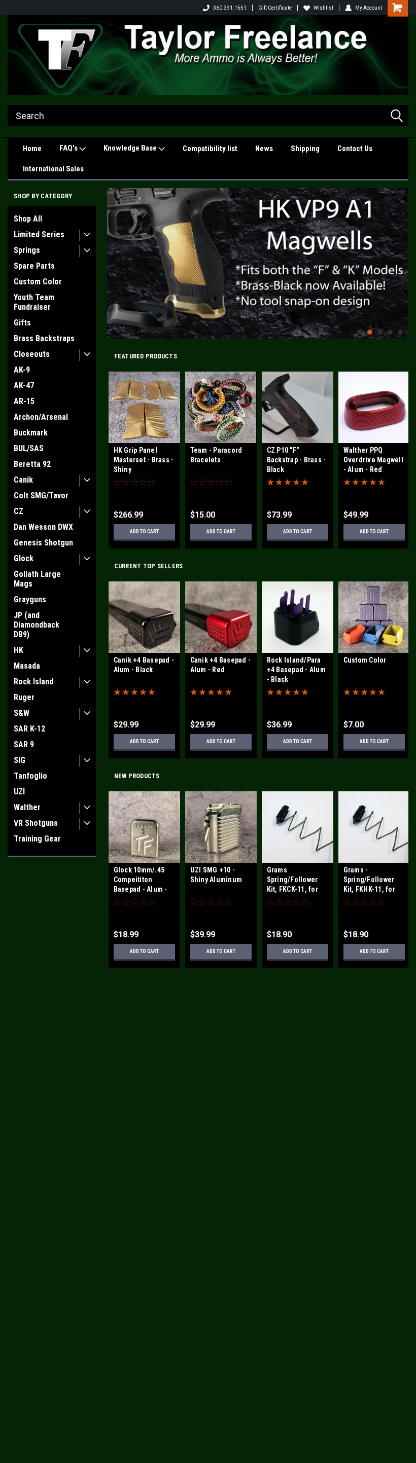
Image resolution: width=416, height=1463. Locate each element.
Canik (23, 480)
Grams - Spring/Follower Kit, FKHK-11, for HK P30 (369, 881)
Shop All (28, 219)
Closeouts (32, 354)
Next (398, 255)
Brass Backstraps (44, 338)
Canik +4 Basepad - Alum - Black (144, 665)
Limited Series (39, 234)
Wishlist (323, 8)
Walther (27, 807)
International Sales (53, 168)
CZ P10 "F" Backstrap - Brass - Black (296, 459)
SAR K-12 (29, 729)
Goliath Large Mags (37, 579)
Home (32, 148)
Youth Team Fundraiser (34, 302)
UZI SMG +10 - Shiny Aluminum (216, 875)
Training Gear (37, 839)
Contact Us (354, 148)
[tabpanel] (257, 263)
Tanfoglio (30, 776)
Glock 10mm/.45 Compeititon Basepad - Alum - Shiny (140, 881)
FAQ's (69, 148)
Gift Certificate (275, 8)
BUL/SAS (29, 448)
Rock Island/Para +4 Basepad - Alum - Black (296, 669)
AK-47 (24, 385)
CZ (18, 511)
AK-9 (22, 370)
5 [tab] (400, 332)
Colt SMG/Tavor (41, 495)
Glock (23, 558)
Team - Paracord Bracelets (216, 455)
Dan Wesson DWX (43, 527)
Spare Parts (34, 266)
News (264, 148)
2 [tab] (370, 332)
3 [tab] (380, 332)
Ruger (24, 697)
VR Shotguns (36, 823)
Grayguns (30, 599)
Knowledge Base (130, 148)
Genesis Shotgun (43, 542)
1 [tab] (360, 332)
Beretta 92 (32, 464)
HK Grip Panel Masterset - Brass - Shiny (144, 459)
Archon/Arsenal (41, 417)
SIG (19, 760)
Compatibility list (210, 148)
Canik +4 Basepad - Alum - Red (220, 665)
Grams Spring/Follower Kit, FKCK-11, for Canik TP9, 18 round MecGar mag (297, 881)
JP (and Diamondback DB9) (36, 624)
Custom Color (38, 281)
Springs (27, 250)
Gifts (22, 322)
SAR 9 (24, 744)
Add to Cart (144, 531)
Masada (27, 666)
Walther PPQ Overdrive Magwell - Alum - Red (373, 459)
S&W (21, 713)
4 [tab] (390, 332)
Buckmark (31, 432)
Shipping (305, 148)
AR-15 (24, 401)
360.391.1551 (230, 8)
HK (18, 650)
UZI (19, 791)
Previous (117, 255)
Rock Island (33, 681)
